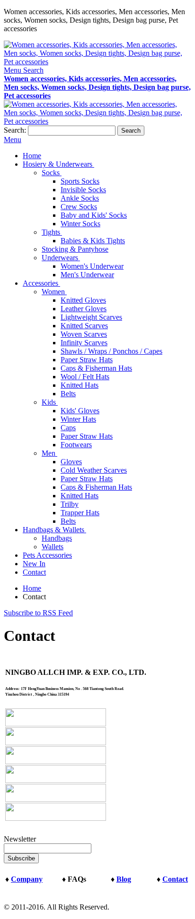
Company (27, 879)
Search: (15, 130)
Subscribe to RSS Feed (38, 613)
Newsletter (20, 839)
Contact (175, 879)
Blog (123, 879)
